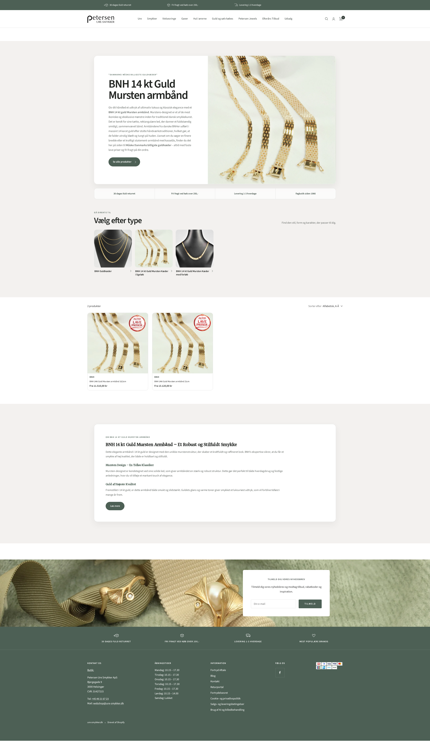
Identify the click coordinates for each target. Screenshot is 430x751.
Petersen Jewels (248, 19)
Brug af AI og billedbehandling (227, 710)
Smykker (152, 19)
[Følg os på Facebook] (280, 672)
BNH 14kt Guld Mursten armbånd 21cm (171, 381)
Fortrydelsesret (219, 693)
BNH (92, 377)
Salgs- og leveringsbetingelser (227, 704)
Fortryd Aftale (218, 670)
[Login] (333, 18)
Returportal (217, 687)
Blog (213, 676)
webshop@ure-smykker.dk (108, 703)
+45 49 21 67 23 (100, 699)
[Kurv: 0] (341, 19)
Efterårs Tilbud (270, 19)
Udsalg (288, 19)
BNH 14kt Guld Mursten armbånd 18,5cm (108, 381)
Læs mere (115, 506)
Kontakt (214, 681)
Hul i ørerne (200, 19)
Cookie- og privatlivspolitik (225, 698)
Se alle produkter (122, 162)
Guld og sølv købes (222, 19)
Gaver (184, 19)
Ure (140, 19)
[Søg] (326, 18)
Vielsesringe (169, 19)
